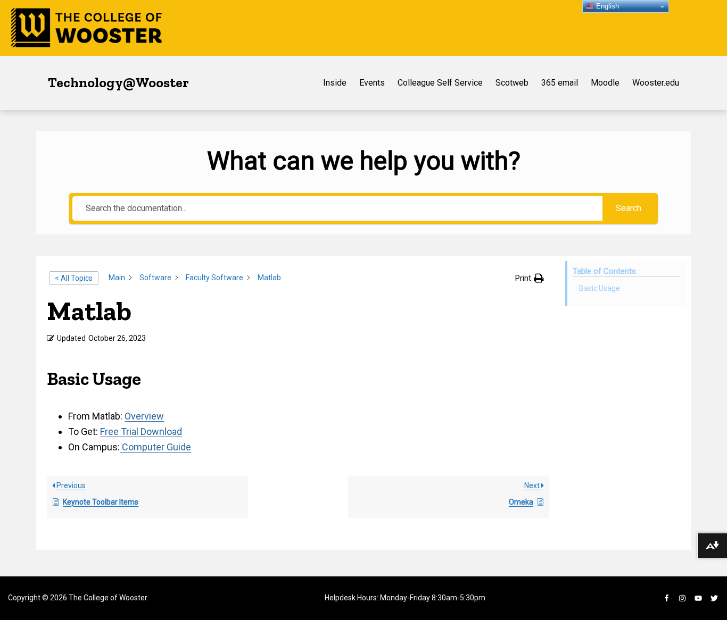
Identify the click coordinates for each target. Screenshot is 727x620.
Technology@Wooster (118, 82)
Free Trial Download (141, 431)
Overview (144, 416)
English (606, 6)
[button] (529, 278)
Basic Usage (599, 288)
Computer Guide (155, 447)
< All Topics (74, 278)
